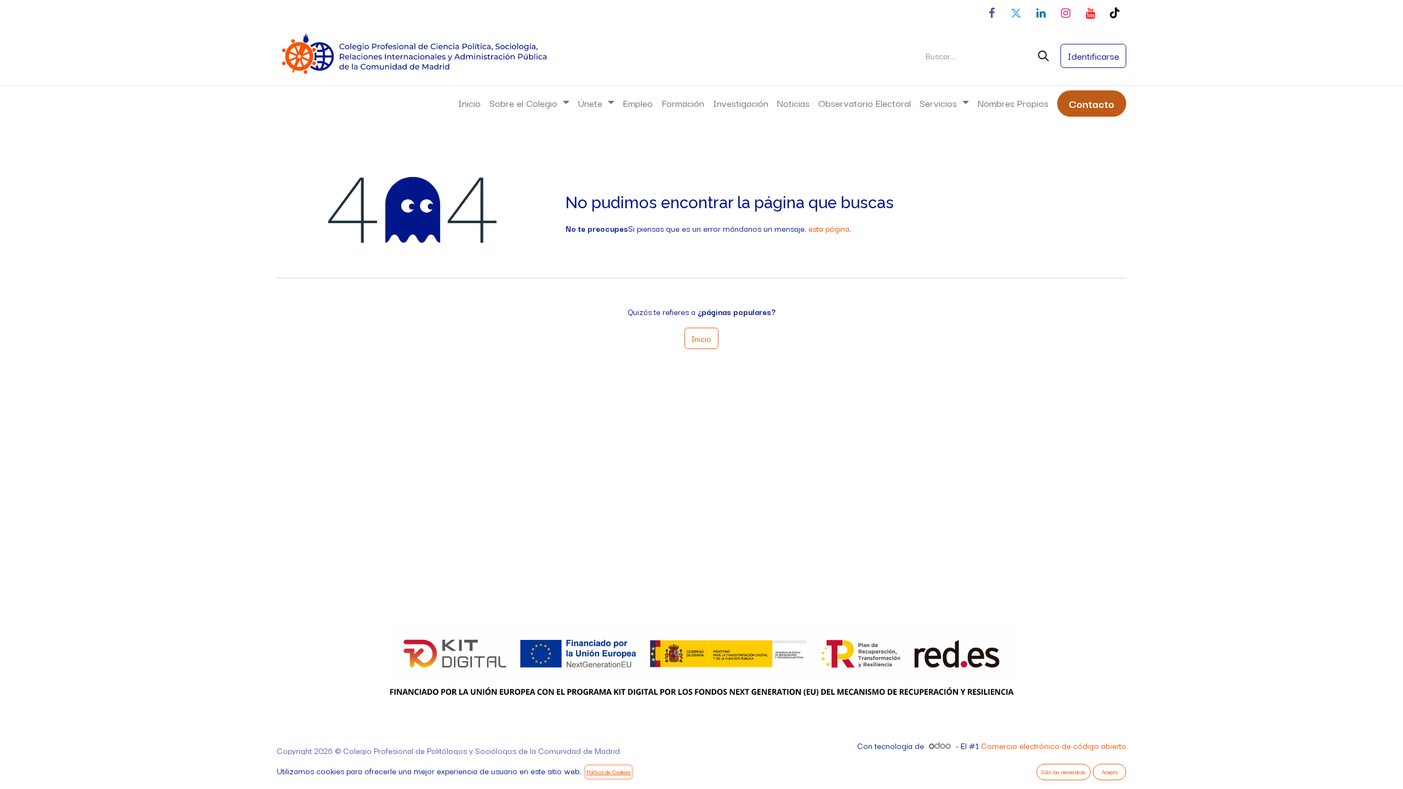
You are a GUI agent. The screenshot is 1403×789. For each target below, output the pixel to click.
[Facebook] (991, 13)
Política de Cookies (608, 771)
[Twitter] (1016, 13)
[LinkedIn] (1041, 13)
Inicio (701, 338)
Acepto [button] (1110, 771)
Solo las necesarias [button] (1063, 771)
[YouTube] (1090, 13)
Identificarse (1093, 55)
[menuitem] (469, 103)
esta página (828, 228)
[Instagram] (1065, 13)
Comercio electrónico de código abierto (1053, 745)
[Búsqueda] (1043, 56)
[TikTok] (1115, 13)
